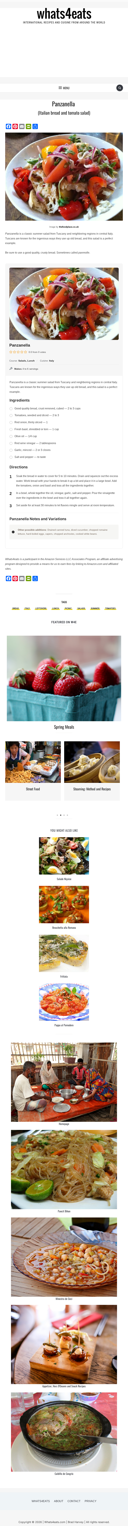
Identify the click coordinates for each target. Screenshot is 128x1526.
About (58, 1501)
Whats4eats (41, 1501)
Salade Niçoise (64, 879)
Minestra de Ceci (64, 1299)
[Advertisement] (64, 54)
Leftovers (41, 608)
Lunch (55, 608)
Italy (27, 608)
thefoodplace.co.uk (69, 227)
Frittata (64, 976)
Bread (15, 608)
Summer (95, 608)
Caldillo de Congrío (64, 1474)
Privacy (90, 1501)
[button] (64, 88)
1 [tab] (57, 815)
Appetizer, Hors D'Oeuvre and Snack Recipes (64, 1386)
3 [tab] (64, 815)
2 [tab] (60, 815)
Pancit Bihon (64, 1211)
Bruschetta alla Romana (64, 928)
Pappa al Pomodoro (64, 1025)
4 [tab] (67, 815)
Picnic (68, 608)
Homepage (64, 1124)
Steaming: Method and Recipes (92, 788)
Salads (81, 608)
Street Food (33, 788)
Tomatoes (110, 608)
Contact (74, 1501)
